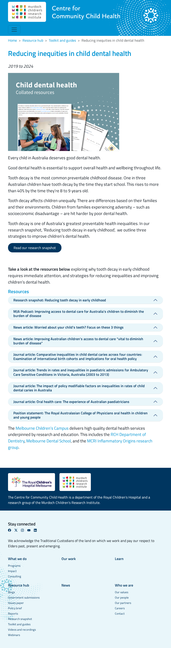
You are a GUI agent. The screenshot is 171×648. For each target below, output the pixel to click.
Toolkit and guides (62, 40)
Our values (121, 592)
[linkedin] (37, 530)
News (65, 585)
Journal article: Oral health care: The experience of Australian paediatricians (71, 401)
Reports (13, 613)
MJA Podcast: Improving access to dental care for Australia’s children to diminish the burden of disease (78, 313)
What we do (17, 558)
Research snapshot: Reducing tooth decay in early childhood (59, 300)
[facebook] (11, 530)
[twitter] (17, 530)
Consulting (14, 576)
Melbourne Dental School (48, 440)
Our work (68, 558)
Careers (120, 608)
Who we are (124, 585)
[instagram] (24, 530)
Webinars (14, 635)
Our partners (123, 603)
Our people (122, 597)
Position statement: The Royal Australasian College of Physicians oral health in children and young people (80, 415)
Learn (119, 558)
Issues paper (16, 603)
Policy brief (15, 608)
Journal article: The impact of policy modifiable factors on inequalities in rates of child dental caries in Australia (79, 388)
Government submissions (24, 597)
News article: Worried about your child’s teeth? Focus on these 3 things (68, 327)
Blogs (11, 592)
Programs (14, 565)
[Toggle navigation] (14, 29)
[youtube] (30, 530)
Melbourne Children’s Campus (42, 428)
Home (12, 40)
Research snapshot (20, 619)
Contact (120, 613)
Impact (12, 571)
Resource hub (32, 40)
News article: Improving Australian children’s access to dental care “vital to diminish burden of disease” (78, 341)
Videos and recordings (22, 629)
